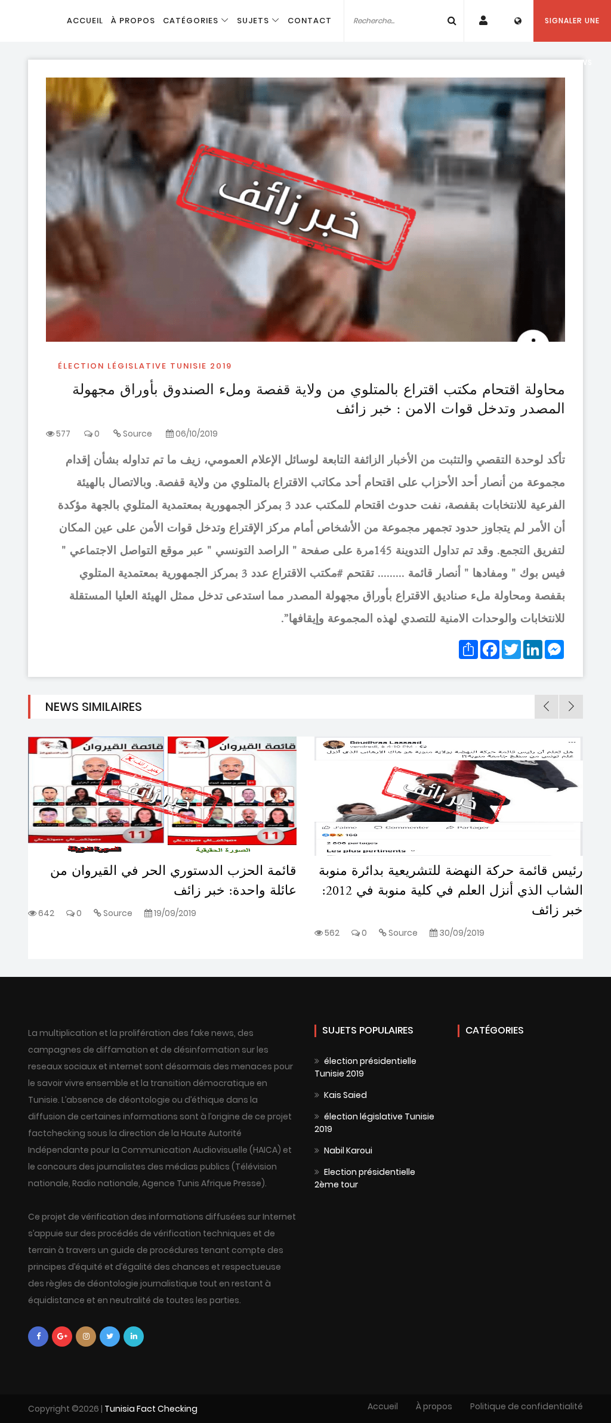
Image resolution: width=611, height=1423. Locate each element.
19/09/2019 (174, 913)
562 (331, 933)
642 (45, 913)
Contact (310, 20)
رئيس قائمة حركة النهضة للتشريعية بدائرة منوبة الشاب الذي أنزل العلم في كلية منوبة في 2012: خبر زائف (451, 891)
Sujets (253, 20)
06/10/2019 (196, 434)
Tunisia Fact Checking (150, 1409)
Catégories (190, 20)
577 (62, 434)
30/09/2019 (461, 933)
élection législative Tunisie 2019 (145, 366)
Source (137, 434)
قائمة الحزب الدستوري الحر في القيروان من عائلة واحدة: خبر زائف (173, 881)
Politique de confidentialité (526, 1406)
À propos (133, 20)
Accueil (85, 20)
